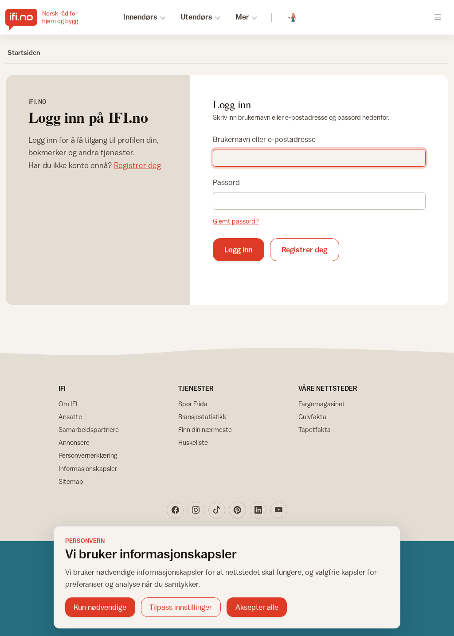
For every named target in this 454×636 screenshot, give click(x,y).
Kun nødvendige (100, 607)
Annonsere (74, 442)
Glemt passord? (236, 221)
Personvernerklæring (88, 455)
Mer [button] (242, 16)
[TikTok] (216, 510)
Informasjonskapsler (88, 468)
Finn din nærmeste (205, 429)
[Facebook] (175, 510)
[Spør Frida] (293, 17)
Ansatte (70, 416)
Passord (226, 182)
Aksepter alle (256, 607)
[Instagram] (196, 510)
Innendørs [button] (140, 16)
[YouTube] (278, 510)
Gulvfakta (312, 416)
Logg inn (238, 249)
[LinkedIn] (258, 510)
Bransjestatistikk (202, 416)
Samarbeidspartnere (89, 429)
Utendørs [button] (196, 16)
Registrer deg (137, 165)
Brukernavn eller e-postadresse (264, 139)
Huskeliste (193, 442)
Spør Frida (192, 404)
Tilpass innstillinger (180, 607)
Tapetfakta (314, 429)
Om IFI (68, 404)
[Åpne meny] (438, 17)
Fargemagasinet (321, 404)
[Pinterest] (237, 510)
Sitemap (71, 481)
